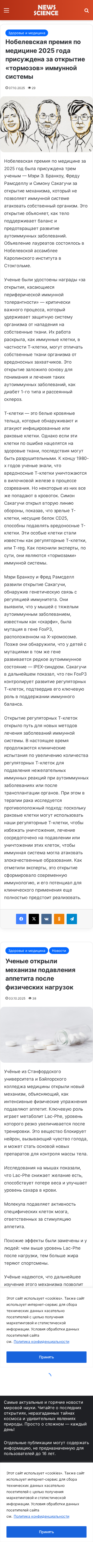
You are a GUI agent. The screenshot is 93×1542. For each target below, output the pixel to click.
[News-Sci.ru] (46, 10)
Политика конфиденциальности (41, 1516)
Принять (46, 1532)
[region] (46, 1502)
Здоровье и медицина (26, 33)
